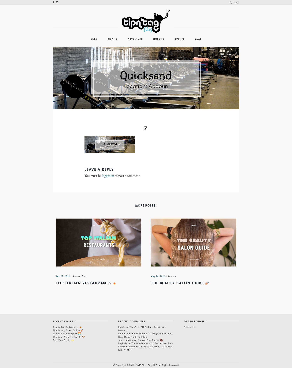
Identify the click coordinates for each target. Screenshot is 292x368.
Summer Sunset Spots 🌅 (67, 333)
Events (180, 39)
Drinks (112, 39)
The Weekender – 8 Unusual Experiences (145, 348)
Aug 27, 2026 (63, 276)
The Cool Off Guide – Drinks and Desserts (142, 328)
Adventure (135, 39)
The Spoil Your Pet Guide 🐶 (69, 336)
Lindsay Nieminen (128, 346)
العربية (198, 39)
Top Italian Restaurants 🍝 (86, 283)
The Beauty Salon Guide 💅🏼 (180, 283)
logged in (108, 175)
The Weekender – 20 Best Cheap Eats (152, 343)
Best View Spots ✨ (63, 340)
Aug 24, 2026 (158, 276)
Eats (94, 39)
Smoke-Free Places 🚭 (150, 340)
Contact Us (190, 327)
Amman (77, 276)
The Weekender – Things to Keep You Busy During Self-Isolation (145, 335)
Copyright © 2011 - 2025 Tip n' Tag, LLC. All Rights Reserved (147, 365)
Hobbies (159, 39)
